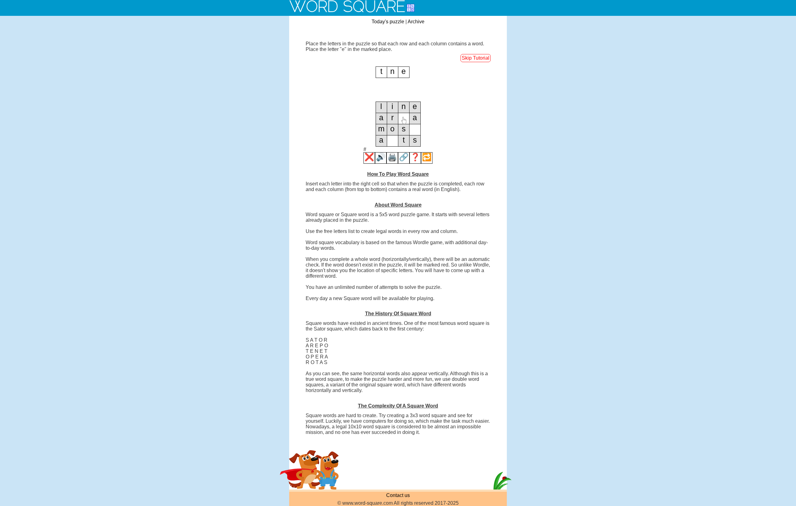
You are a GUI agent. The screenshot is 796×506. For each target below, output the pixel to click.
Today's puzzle (388, 21)
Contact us (398, 495)
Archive (416, 21)
